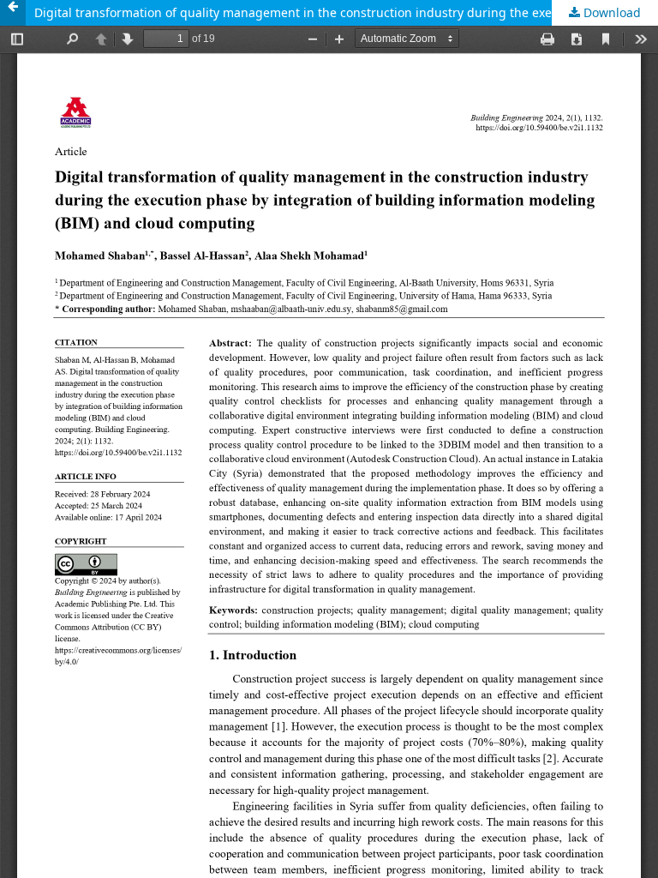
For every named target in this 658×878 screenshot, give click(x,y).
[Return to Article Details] (13, 13)
